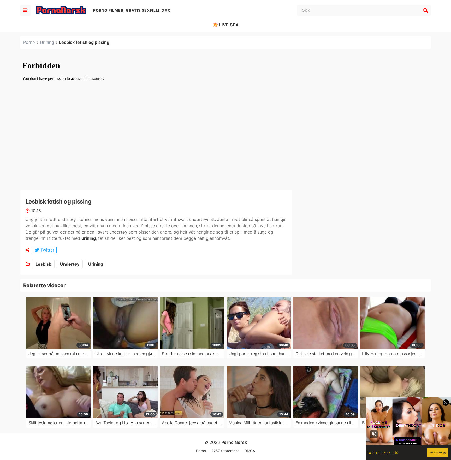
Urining (47, 42)
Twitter (46, 250)
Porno (29, 42)
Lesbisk (43, 264)
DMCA (249, 451)
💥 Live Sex (226, 24)
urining (88, 238)
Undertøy (69, 264)
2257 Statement (225, 451)
